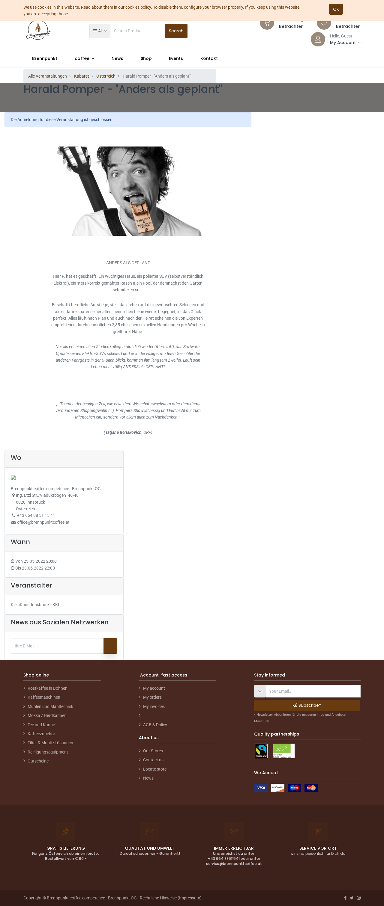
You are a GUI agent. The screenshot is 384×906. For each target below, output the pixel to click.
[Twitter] (352, 898)
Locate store (154, 769)
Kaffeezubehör (41, 733)
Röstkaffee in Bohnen (48, 688)
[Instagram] (359, 898)
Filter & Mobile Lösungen (50, 742)
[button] (99, 31)
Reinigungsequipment (48, 752)
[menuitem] (44, 58)
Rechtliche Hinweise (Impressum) (171, 898)
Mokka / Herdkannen (47, 715)
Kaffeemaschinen (44, 697)
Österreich (106, 76)
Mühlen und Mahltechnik (50, 706)
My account (154, 688)
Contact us (153, 759)
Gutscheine (38, 761)
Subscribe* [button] (309, 705)
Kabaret (81, 76)
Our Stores (153, 750)
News (148, 778)
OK (336, 9)
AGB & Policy (155, 724)
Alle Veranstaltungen (47, 76)
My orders (152, 697)
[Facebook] (345, 898)
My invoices (154, 706)
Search (176, 31)
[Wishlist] (324, 22)
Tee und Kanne (41, 724)
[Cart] (267, 22)
